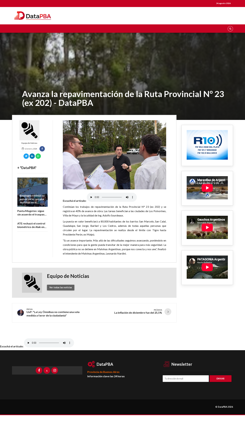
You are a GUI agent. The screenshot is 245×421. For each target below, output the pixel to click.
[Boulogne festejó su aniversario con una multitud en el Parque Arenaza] (32, 192)
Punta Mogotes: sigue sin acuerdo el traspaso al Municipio (31, 214)
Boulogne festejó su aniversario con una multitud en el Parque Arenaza (32, 200)
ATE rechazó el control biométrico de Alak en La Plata (31, 227)
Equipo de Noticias (29, 143)
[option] (114, 154)
